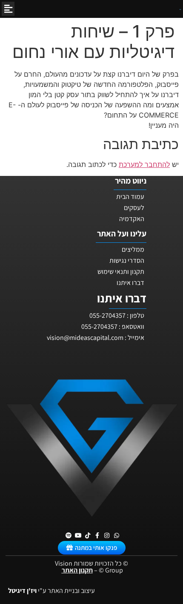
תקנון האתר (77, 570)
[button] (8, 9)
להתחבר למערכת (144, 164)
